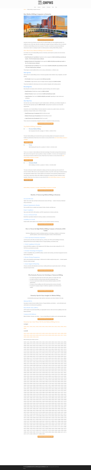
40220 (49, 333)
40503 (37, 326)
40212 (43, 335)
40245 (46, 333)
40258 (62, 333)
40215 (34, 335)
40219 (34, 333)
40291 (43, 333)
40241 (59, 333)
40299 (31, 333)
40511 (34, 326)
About (54, 466)
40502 (43, 326)
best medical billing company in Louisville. (56, 177)
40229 (37, 333)
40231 (37, 337)
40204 (55, 335)
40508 (49, 326)
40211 (28, 335)
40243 (25, 337)
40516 (59, 326)
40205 (65, 333)
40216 (28, 333)
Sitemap (50, 466)
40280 (31, 337)
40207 (56, 333)
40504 (40, 326)
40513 (55, 326)
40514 (52, 326)
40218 (52, 333)
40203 (40, 335)
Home (25, 9)
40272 (40, 333)
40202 (28, 337)
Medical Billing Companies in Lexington (32, 187)
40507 (25, 328)
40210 (59, 335)
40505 (46, 326)
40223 (25, 335)
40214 (25, 333)
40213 (46, 335)
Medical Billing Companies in (46, 187)
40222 (31, 335)
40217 (62, 335)
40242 (65, 335)
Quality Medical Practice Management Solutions (45, 2)
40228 (52, 335)
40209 (34, 337)
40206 (37, 335)
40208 (49, 335)
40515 (31, 326)
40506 (62, 326)
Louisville (54, 187)
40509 (25, 326)
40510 (65, 326)
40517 (28, 326)
